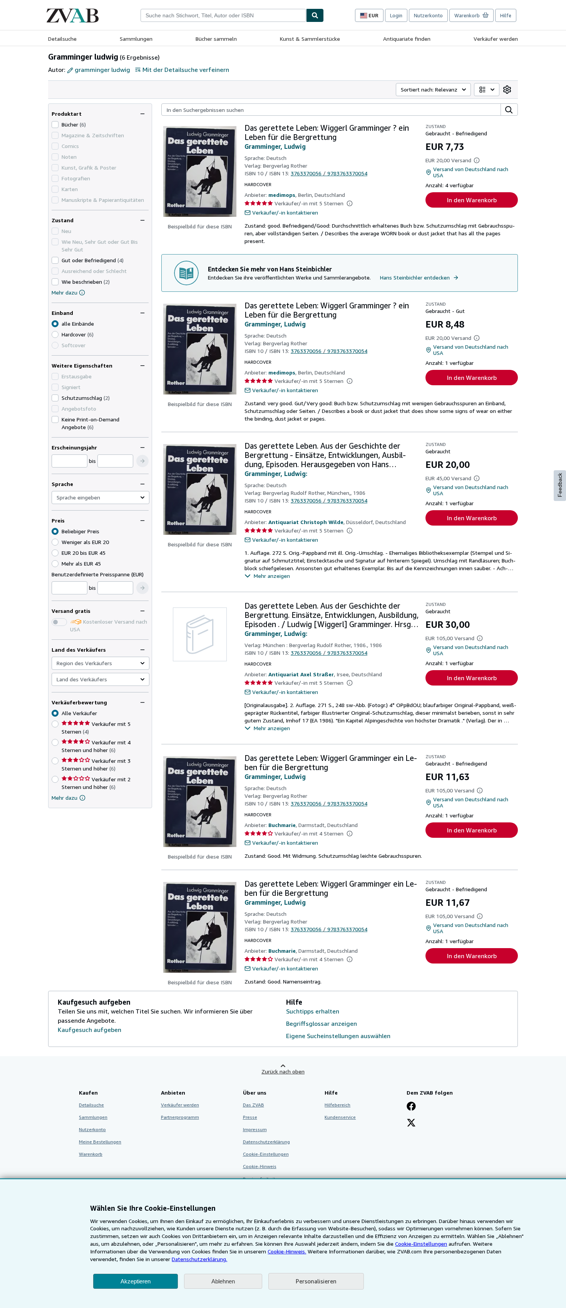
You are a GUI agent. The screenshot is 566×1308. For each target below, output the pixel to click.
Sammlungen (136, 38)
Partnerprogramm (180, 1117)
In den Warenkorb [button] (472, 200)
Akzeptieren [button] (136, 1281)
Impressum (255, 1129)
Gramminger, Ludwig (275, 146)
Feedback (560, 485)
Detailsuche (62, 38)
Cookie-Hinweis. (287, 1251)
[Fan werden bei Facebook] (411, 1107)
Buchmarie (282, 825)
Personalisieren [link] (316, 1281)
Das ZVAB (253, 1105)
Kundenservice (340, 1117)
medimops (281, 194)
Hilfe (505, 15)
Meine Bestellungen (100, 1142)
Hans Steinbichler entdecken (415, 277)
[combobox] (223, 15)
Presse (250, 1117)
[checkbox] (55, 124)
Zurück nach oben (283, 1071)
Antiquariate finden (406, 38)
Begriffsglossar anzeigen (321, 1023)
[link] (507, 89)
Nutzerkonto (428, 15)
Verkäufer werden (496, 38)
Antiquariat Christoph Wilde (305, 522)
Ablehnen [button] (223, 1281)
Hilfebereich (337, 1105)
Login (396, 15)
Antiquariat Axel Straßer (301, 674)
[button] (142, 461)
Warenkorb (90, 1154)
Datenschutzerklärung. (199, 1259)
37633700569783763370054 (329, 173)
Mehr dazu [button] (64, 797)
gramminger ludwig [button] (102, 69)
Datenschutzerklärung (266, 1142)
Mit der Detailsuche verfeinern (185, 69)
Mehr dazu (64, 292)
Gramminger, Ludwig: (275, 474)
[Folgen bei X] (411, 1123)
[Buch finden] (314, 15)
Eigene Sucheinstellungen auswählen (338, 1036)
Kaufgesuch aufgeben (89, 1029)
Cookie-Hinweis (259, 1166)
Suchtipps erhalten (312, 1011)
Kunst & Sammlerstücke (310, 38)
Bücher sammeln (216, 38)
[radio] (55, 334)
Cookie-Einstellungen (421, 1243)
